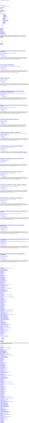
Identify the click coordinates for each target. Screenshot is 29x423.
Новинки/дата (1, 43)
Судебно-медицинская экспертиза (4, 318)
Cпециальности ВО (2, 268)
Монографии (4, 16)
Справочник (4, 23)
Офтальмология (2, 299)
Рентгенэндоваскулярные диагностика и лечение (6, 309)
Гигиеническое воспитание (3, 277)
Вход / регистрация (2, 7)
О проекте (3, 337)
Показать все (1, 267)
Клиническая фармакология (4, 285)
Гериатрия (2, 274)
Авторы (1, 348)
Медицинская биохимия (3, 291)
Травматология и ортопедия (4, 322)
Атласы (4, 17)
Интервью (4, 21)
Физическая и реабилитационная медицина (5, 416)
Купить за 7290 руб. (4, 216)
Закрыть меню (2, 422)
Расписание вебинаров (6, 20)
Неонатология (2, 293)
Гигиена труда (2, 276)
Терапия (1, 320)
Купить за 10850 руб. (4, 69)
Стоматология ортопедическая (4, 316)
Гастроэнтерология (3, 272)
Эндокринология (2, 332)
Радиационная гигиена (3, 306)
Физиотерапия (2, 328)
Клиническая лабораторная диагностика (5, 284)
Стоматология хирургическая (4, 317)
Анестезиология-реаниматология (4, 270)
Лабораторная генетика (3, 287)
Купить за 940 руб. (4, 176)
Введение (1, 349)
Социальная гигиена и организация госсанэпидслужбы (6, 314)
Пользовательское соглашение (3, 335)
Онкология (2, 383)
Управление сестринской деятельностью (5, 324)
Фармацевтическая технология (4, 326)
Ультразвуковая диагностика (4, 323)
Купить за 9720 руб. (4, 230)
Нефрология (2, 381)
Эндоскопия (2, 333)
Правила (3, 338)
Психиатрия (2, 303)
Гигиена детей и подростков (3, 275)
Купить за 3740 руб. (4, 96)
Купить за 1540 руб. (4, 123)
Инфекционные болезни (3, 283)
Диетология (2, 282)
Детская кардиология (3, 279)
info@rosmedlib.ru (2, 341)
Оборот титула (2, 344)
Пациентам (1, 30)
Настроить (1, 334)
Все (3, 334)
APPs (2, 339)
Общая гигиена (2, 295)
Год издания (1, 44)
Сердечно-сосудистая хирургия (4, 312)
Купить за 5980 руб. (4, 56)
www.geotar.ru (1, 340)
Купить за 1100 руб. (4, 82)
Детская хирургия (2, 281)
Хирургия (2, 418)
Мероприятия (4, 22)
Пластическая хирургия (3, 302)
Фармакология (5, 18)
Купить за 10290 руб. (4, 202)
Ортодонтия (2, 297)
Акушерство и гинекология (4, 269)
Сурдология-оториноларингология (4, 319)
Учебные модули (2, 32)
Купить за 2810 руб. (4, 189)
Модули (4, 19)
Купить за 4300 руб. (4, 137)
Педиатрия (2, 301)
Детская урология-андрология (4, 280)
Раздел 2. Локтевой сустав (3, 350)
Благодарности (2, 347)
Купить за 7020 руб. (4, 150)
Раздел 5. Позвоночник (3, 352)
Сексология (2, 311)
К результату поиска (2, 11)
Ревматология (2, 308)
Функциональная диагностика (4, 330)
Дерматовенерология (3, 278)
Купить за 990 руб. (4, 110)
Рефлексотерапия (2, 310)
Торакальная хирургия (3, 321)
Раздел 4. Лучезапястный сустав (4, 351)
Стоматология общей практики (4, 315)
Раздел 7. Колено (2, 353)
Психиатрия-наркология (3, 304)
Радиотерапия (2, 307)
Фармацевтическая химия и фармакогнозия (5, 414)
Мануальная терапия (3, 289)
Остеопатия (2, 298)
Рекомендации (5, 15)
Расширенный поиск (2, 10)
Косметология (2, 286)
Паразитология (2, 300)
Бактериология (2, 271)
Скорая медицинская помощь (4, 313)
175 (2, 41)
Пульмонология (2, 305)
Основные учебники (2, 31)
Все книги (4, 14)
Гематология (2, 273)
